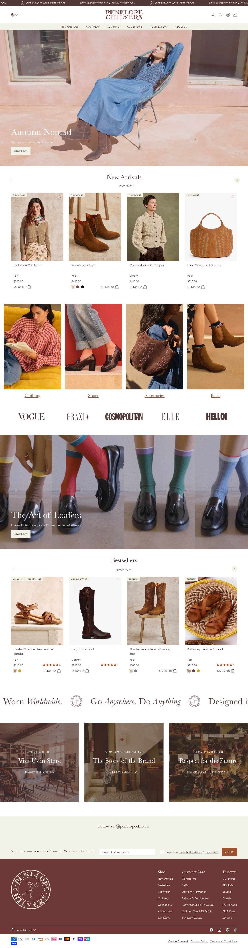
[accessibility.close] (200, 449)
